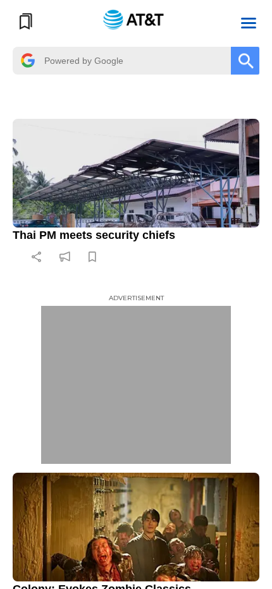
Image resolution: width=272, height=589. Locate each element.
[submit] (245, 61)
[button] (249, 21)
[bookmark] (92, 256)
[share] (37, 256)
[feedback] (64, 256)
